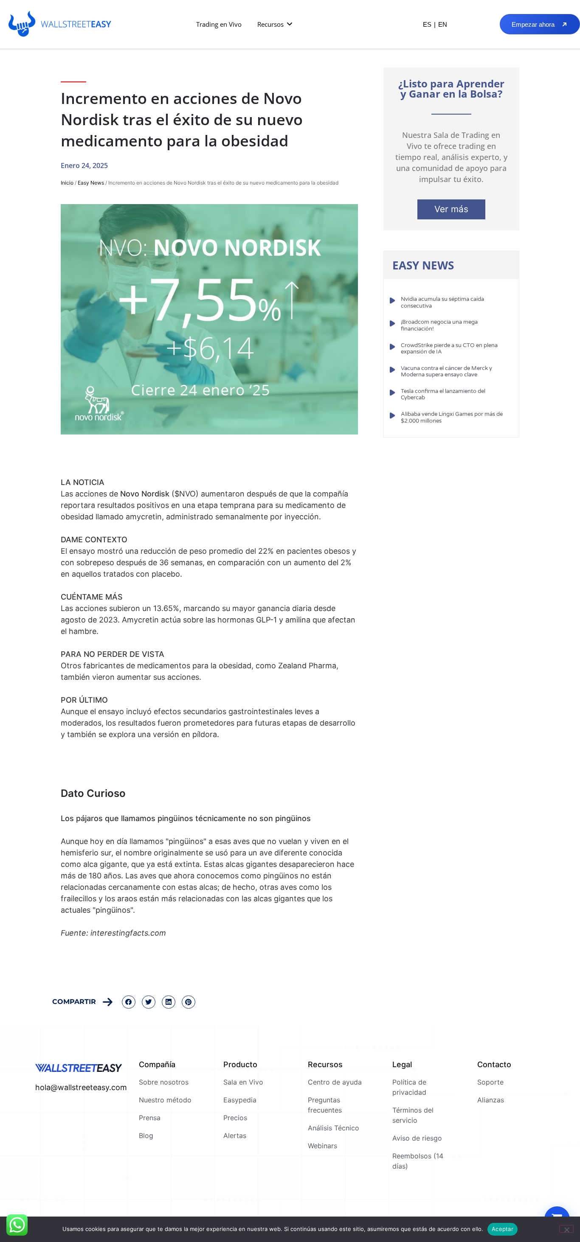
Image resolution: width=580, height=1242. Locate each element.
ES (427, 24)
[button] (275, 24)
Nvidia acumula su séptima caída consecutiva (442, 302)
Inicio (67, 182)
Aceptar (502, 1228)
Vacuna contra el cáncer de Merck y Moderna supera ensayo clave (446, 371)
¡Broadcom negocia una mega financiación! (439, 325)
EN (442, 24)
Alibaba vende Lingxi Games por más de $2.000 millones (452, 417)
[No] (566, 1229)
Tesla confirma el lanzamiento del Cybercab (443, 394)
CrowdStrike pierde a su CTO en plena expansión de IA (449, 349)
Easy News (91, 182)
